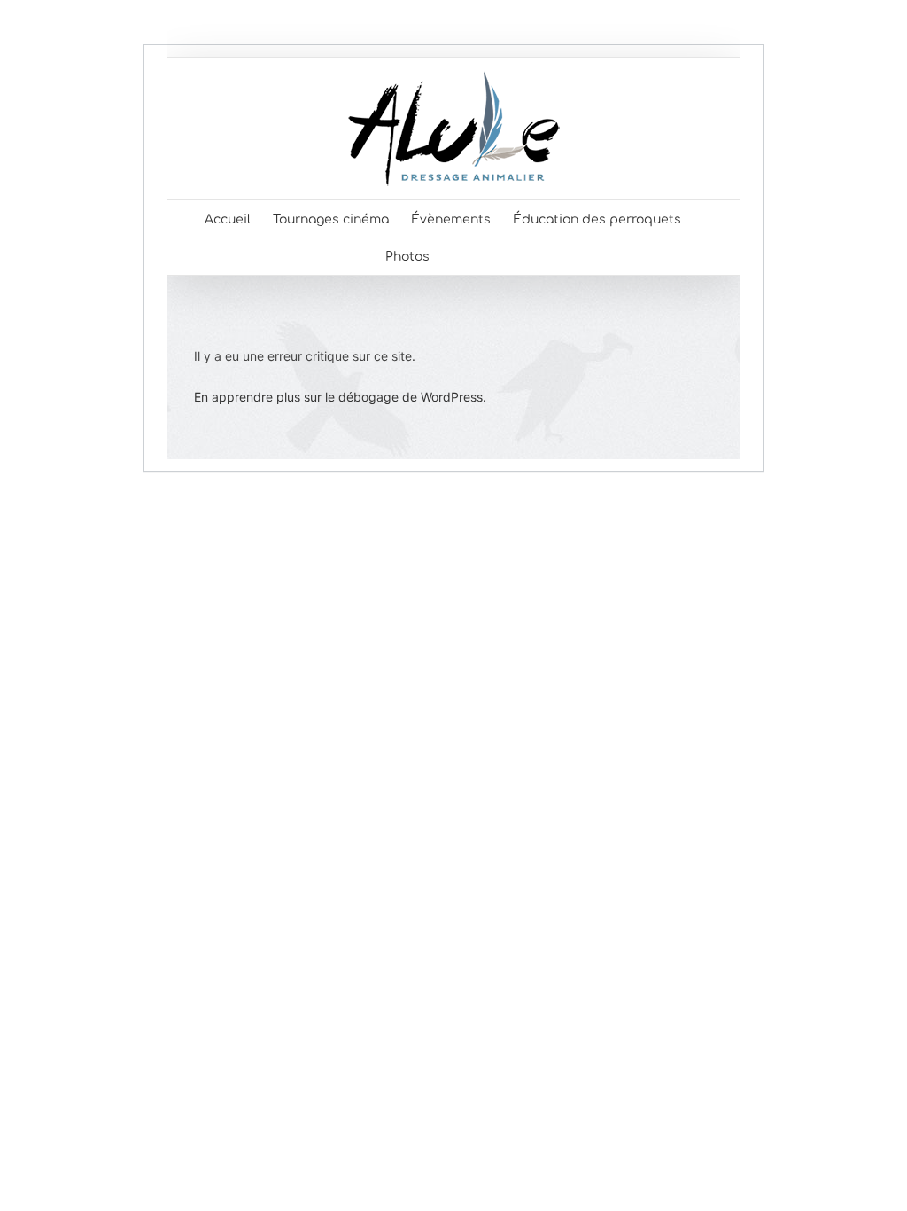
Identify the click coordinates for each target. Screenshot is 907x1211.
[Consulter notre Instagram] (493, 256)
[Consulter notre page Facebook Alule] (458, 256)
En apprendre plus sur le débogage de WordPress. (340, 396)
